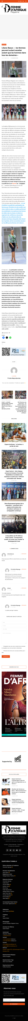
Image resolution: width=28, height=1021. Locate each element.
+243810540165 (7, 935)
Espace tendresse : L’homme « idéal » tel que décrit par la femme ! (18, 810)
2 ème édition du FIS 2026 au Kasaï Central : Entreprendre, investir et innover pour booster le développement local (14, 538)
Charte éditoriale (12, 844)
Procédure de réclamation (14, 846)
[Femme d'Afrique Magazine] (14, 8)
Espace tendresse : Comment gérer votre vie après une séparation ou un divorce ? (19, 781)
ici (24, 383)
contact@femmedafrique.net (9, 944)
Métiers (4, 44)
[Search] (25, 1)
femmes (14, 183)
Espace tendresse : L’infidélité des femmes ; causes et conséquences (18, 801)
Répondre (24, 553)
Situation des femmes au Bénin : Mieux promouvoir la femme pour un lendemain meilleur (19, 791)
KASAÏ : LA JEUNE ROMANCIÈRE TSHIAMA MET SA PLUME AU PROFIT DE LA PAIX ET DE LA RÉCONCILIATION (7, 406)
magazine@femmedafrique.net (10, 946)
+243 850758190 (7, 940)
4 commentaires (14, 58)
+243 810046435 (7, 939)
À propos (6, 844)
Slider (13, 361)
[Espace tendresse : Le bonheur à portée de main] (14, 432)
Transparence (20, 844)
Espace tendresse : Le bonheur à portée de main (14, 445)
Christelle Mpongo (15, 569)
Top (14, 1018)
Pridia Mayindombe (14, 378)
